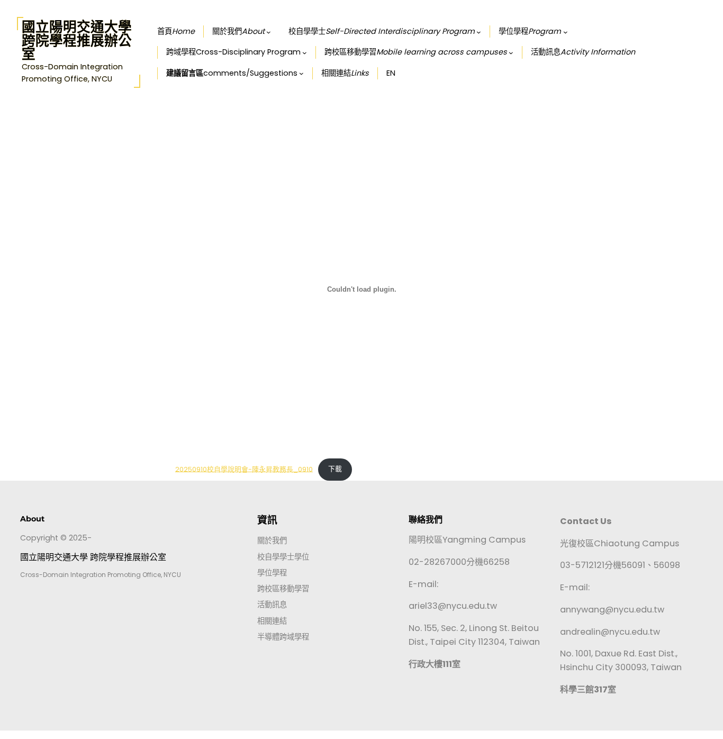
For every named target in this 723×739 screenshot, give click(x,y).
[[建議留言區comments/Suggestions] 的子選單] (301, 73)
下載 (335, 469)
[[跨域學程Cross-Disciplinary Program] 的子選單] (304, 52)
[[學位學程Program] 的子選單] (565, 32)
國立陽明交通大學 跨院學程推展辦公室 (77, 40)
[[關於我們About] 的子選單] (268, 32)
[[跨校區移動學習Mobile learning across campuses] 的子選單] (511, 52)
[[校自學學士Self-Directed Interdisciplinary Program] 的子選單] (478, 32)
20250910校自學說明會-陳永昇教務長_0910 (244, 469)
